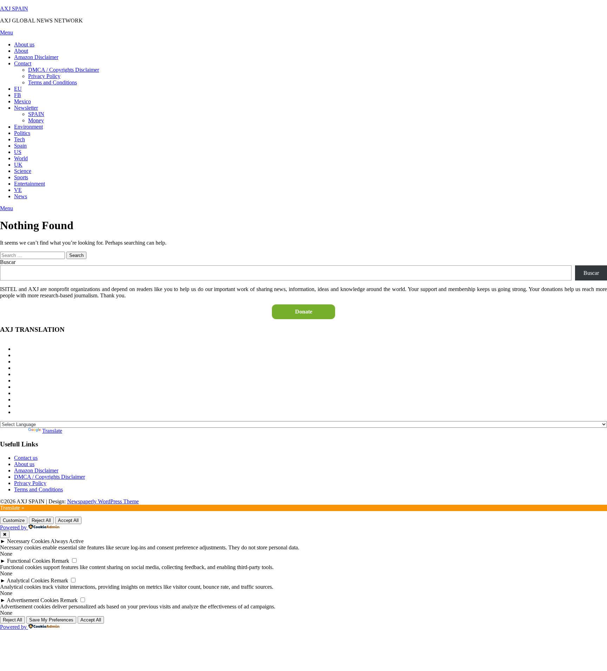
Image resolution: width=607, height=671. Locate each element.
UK (18, 165)
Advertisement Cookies (33, 600)
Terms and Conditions (52, 82)
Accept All (68, 520)
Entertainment (29, 184)
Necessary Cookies (28, 541)
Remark (60, 561)
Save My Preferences (51, 619)
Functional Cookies (28, 561)
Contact (22, 63)
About (21, 51)
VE (18, 190)
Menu (6, 33)
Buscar (7, 262)
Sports (21, 177)
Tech (19, 139)
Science (22, 171)
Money (36, 120)
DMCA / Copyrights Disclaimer (63, 70)
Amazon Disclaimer (36, 57)
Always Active (67, 541)
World (21, 158)
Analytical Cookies (28, 580)
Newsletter (26, 108)
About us (24, 44)
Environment (28, 127)
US (17, 152)
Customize (14, 520)
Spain (20, 146)
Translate (52, 431)
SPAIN (36, 114)
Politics (22, 133)
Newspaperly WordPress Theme (103, 501)
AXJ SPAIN (14, 9)
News (20, 196)
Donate (303, 312)
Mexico (22, 101)
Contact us (26, 458)
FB (17, 95)
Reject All (41, 520)
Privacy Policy (44, 76)
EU (18, 89)
